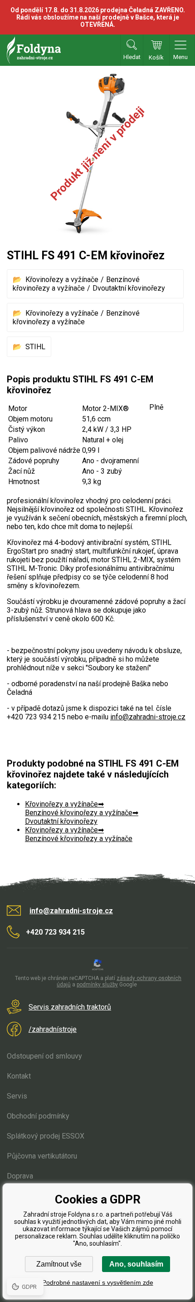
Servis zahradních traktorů (70, 1007)
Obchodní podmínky (38, 1116)
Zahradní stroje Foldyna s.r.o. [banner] (34, 50)
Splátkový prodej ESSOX (45, 1136)
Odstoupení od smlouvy (44, 1056)
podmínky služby (97, 984)
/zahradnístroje (53, 1029)
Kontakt (19, 1076)
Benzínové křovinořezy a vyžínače (76, 283)
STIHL (35, 346)
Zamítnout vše (59, 1264)
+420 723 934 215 (55, 932)
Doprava (20, 1176)
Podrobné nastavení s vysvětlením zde (97, 1282)
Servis (17, 1096)
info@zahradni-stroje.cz (147, 717)
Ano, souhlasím (136, 1264)
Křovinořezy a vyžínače (61, 279)
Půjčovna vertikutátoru (42, 1156)
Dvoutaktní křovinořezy (129, 288)
